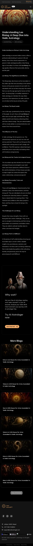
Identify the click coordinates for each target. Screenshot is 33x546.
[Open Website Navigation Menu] (30, 6)
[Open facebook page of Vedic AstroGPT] (3, 516)
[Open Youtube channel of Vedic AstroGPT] (11, 516)
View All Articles (16, 493)
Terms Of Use (17, 544)
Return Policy (24, 544)
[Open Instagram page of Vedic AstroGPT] (7, 516)
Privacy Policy (9, 544)
